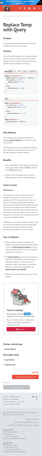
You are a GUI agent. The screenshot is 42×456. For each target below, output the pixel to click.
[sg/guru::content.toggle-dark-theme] (29, 8)
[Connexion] (24, 8)
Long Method (9, 360)
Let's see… (22, 329)
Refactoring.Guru (18, 412)
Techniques (20, 16)
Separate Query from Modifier (15, 269)
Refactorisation (15, 397)
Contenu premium (9, 401)
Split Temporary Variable (21, 247)
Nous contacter (14, 404)
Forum (5, 404)
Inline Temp (17, 387)
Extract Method (15, 140)
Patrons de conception (11, 399)
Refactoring (11, 16)
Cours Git (20, 401)
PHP (19, 71)
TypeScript (33, 71)
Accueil (5, 397)
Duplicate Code (10, 365)
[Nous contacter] (20, 8)
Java (10, 71)
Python (25, 71)
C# (15, 71)
